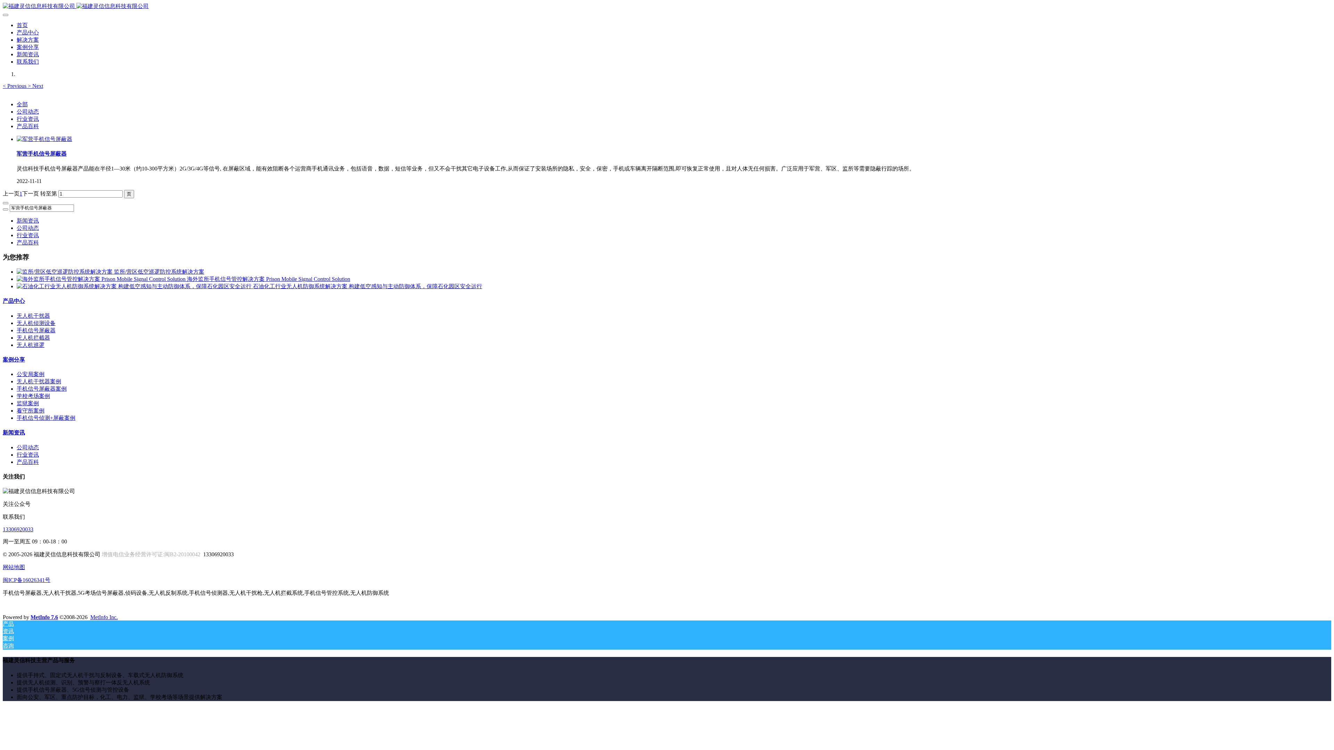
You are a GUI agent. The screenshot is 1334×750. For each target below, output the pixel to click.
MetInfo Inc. (104, 617)
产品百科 (28, 126)
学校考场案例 (33, 396)
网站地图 (14, 567)
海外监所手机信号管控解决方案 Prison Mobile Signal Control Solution (268, 279)
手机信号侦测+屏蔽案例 (46, 418)
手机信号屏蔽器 (36, 330)
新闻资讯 (28, 221)
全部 (22, 104)
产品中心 (14, 301)
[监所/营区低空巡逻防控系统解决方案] (65, 272)
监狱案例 (28, 403)
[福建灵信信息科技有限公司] (667, 6)
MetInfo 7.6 (44, 617)
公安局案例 (30, 374)
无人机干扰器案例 (39, 381)
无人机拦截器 (33, 338)
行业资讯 (28, 119)
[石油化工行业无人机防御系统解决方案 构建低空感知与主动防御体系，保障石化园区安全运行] (135, 286)
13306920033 (18, 529)
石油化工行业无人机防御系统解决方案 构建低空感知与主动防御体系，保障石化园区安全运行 (367, 286)
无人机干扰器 (33, 316)
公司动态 (28, 112)
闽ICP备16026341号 (26, 580)
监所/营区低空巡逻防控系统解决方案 (159, 272)
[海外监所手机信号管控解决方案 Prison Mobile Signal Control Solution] (102, 279)
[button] (15, 86)
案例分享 (14, 359)
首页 (22, 25)
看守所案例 (30, 411)
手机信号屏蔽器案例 (42, 389)
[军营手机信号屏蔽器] (44, 139)
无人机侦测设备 (36, 323)
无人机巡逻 (30, 345)
